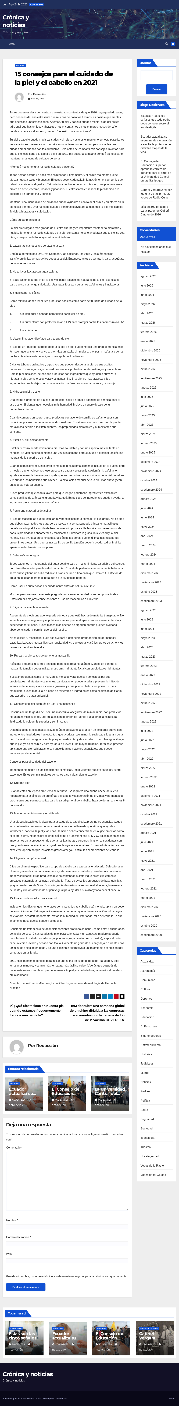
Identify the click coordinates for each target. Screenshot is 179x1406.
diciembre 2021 (150, 795)
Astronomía (148, 970)
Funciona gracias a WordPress (18, 1398)
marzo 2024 (148, 545)
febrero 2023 (149, 665)
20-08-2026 (19, 1344)
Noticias (146, 1082)
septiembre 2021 (151, 823)
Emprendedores (151, 1035)
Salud (144, 1109)
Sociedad (20, 66)
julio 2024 (147, 508)
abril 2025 (147, 424)
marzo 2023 (148, 656)
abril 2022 (147, 758)
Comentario (14, 1147)
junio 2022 (147, 740)
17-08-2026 (106, 1344)
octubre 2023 (149, 591)
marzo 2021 (148, 879)
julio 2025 (147, 396)
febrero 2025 (149, 443)
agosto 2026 (148, 276)
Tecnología (148, 1137)
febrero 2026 (149, 331)
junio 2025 (147, 406)
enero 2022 (148, 786)
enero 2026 (148, 341)
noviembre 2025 (151, 359)
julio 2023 (147, 619)
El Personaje (149, 1026)
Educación (147, 1017)
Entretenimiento (151, 1045)
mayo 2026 (148, 304)
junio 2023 (147, 628)
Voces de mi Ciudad (153, 1174)
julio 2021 (147, 842)
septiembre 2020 (151, 934)
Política (145, 1100)
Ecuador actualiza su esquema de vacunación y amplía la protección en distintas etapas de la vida (156, 144)
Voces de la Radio (152, 1165)
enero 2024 (148, 563)
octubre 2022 (149, 703)
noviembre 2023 (151, 582)
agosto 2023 (148, 610)
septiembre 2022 (151, 712)
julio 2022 (147, 730)
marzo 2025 (148, 433)
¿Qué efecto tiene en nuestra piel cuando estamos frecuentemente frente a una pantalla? (37, 1010)
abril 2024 (147, 536)
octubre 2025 (149, 369)
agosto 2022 (148, 721)
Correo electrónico (18, 1237)
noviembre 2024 (151, 471)
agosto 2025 (148, 387)
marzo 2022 (148, 767)
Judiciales (147, 1063)
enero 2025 (148, 452)
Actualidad (147, 961)
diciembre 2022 (150, 684)
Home (10, 44)
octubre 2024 (149, 480)
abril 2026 (147, 313)
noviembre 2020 (151, 916)
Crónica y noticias (28, 1374)
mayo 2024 (148, 526)
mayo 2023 (148, 638)
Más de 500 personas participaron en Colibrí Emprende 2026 (155, 210)
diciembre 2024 (150, 461)
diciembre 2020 (150, 907)
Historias (146, 1054)
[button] (166, 43)
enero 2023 (148, 675)
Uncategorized (150, 1156)
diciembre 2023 (150, 573)
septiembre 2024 (151, 489)
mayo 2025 (148, 415)
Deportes (146, 998)
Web (9, 1254)
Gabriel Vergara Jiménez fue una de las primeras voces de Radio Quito (156, 193)
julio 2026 (147, 285)
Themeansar (61, 1398)
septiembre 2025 (151, 378)
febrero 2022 (149, 777)
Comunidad (148, 980)
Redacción (39, 94)
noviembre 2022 (151, 693)
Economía (147, 1007)
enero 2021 (148, 897)
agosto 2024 (148, 498)
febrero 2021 (149, 888)
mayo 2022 (148, 749)
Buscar (145, 63)
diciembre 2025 (150, 350)
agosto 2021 (148, 832)
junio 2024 (147, 517)
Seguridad (147, 1119)
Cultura (145, 989)
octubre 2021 (149, 814)
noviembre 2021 (151, 805)
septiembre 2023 (151, 600)
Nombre (12, 1220)
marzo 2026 (148, 322)
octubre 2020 (149, 925)
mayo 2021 (148, 860)
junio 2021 (147, 851)
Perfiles (145, 1091)
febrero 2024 (149, 554)
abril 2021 (147, 869)
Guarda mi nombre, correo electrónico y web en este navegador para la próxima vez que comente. (66, 1276)
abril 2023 (147, 647)
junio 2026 (147, 294)
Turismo (146, 1147)
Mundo (145, 1072)
